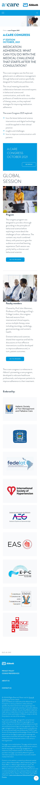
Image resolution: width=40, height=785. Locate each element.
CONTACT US (6, 688)
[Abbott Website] (20, 666)
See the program (15, 260)
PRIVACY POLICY (8, 671)
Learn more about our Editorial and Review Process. (18, 776)
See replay (28, 164)
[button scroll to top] (36, 778)
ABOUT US (5, 681)
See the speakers (15, 359)
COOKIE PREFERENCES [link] (10, 673)
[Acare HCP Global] (10, 5)
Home (4, 30)
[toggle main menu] (3, 13)
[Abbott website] (30, 5)
